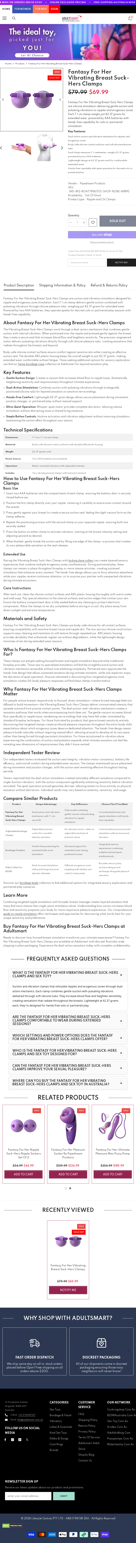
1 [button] (66, 1188)
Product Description (19, 285)
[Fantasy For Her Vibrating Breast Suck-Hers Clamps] (68, 1241)
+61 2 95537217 (26, 1415)
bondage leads (29, 883)
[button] (3, 99)
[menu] (4, 18)
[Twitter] (27, 1439)
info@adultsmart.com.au (30, 1420)
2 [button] (70, 1188)
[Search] (14, 18)
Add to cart (23, 1174)
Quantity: (74, 215)
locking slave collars (80, 560)
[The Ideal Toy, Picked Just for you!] (68, 42)
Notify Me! (121, 263)
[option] (31, 99)
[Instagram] (12, 1439)
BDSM (54, 9)
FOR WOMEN (22, 9)
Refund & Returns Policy (109, 285)
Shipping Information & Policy (62, 285)
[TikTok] (19, 1439)
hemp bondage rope (31, 364)
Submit (64, 1496)
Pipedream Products (92, 183)
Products (20, 64)
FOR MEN (41, 9)
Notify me (68, 1290)
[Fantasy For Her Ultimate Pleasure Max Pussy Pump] (113, 1126)
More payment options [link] (102, 242)
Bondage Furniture (15, 850)
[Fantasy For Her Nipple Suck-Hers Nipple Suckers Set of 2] (23, 1126)
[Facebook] (5, 1439)
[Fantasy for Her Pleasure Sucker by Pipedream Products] (68, 1126)
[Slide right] (129, 1351)
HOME (6, 9)
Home (8, 64)
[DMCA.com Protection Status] (68, 1526)
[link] (93, 222)
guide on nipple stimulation (20, 914)
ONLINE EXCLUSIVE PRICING (68, 2)
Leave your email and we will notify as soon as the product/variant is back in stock (95, 253)
